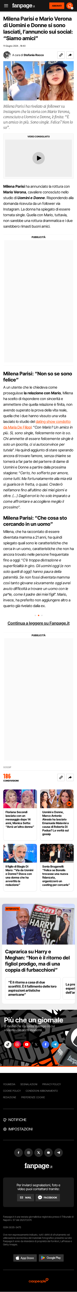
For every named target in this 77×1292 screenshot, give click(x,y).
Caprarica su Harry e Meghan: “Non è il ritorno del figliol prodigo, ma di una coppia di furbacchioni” (37, 961)
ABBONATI (57, 5)
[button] (70, 55)
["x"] (36, 1044)
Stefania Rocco (34, 55)
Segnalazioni (28, 1084)
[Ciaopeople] (38, 1281)
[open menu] (4, 6)
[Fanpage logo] (23, 5)
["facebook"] (45, 1044)
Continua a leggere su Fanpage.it (39, 623)
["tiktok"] (7, 1044)
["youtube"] (26, 1044)
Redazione (9, 1097)
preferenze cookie (33, 1097)
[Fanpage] (38, 1166)
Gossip (7, 767)
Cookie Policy (12, 1090)
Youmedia (9, 1084)
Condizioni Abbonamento (42, 1090)
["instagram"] (17, 1044)
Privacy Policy (51, 1084)
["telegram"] (55, 1044)
